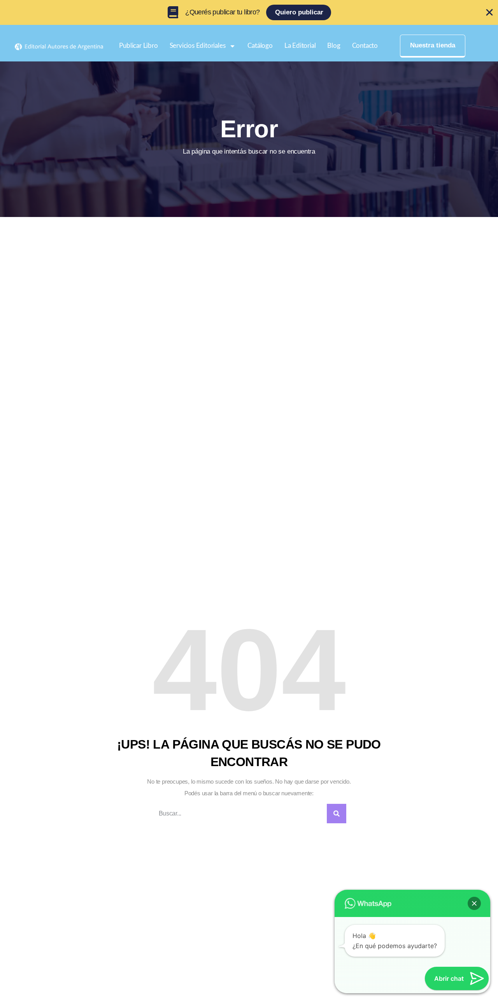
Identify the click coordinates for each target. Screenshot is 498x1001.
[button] (474, 903)
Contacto (365, 45)
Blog (333, 45)
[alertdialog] (249, 12)
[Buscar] (336, 813)
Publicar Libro (138, 45)
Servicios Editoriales (198, 45)
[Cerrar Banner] (489, 12)
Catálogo (259, 45)
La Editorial (300, 45)
